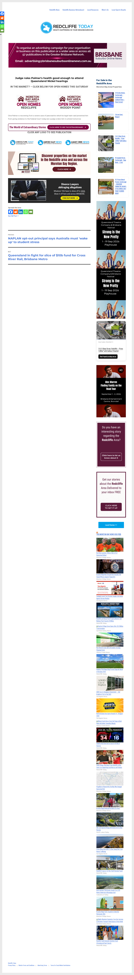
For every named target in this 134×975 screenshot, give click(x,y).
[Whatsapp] (25, 212)
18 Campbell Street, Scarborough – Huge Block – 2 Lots (120, 160)
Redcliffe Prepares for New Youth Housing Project (109, 871)
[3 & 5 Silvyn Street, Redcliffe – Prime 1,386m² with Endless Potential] (106, 143)
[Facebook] (10, 212)
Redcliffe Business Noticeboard (73, 9)
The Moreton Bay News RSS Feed (108, 534)
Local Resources (93, 9)
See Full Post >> (13, 216)
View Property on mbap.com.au (108, 356)
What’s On (105, 9)
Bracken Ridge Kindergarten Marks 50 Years (108, 808)
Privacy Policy (11, 965)
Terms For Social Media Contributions (60, 965)
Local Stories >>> (111, 525)
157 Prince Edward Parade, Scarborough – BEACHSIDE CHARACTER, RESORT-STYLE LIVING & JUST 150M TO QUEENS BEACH (121, 186)
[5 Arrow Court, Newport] (106, 121)
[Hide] (1, 34)
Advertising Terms (42, 965)
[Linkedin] (20, 212)
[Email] (30, 212)
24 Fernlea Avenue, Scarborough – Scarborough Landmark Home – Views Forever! (120, 97)
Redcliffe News (55, 9)
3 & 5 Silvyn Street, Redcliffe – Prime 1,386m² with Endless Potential (110, 349)
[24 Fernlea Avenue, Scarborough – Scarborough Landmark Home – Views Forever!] (106, 100)
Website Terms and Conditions (26, 965)
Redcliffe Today (12, 963)
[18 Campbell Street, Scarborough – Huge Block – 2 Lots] (106, 165)
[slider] (113, 415)
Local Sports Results (119, 9)
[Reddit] (15, 212)
